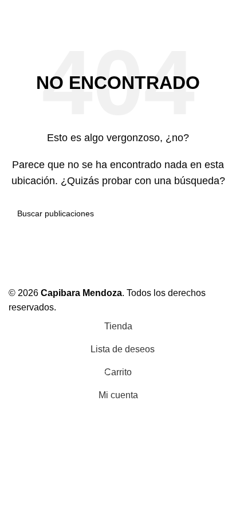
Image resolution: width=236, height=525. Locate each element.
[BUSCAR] (214, 213)
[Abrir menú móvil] (13, 11)
